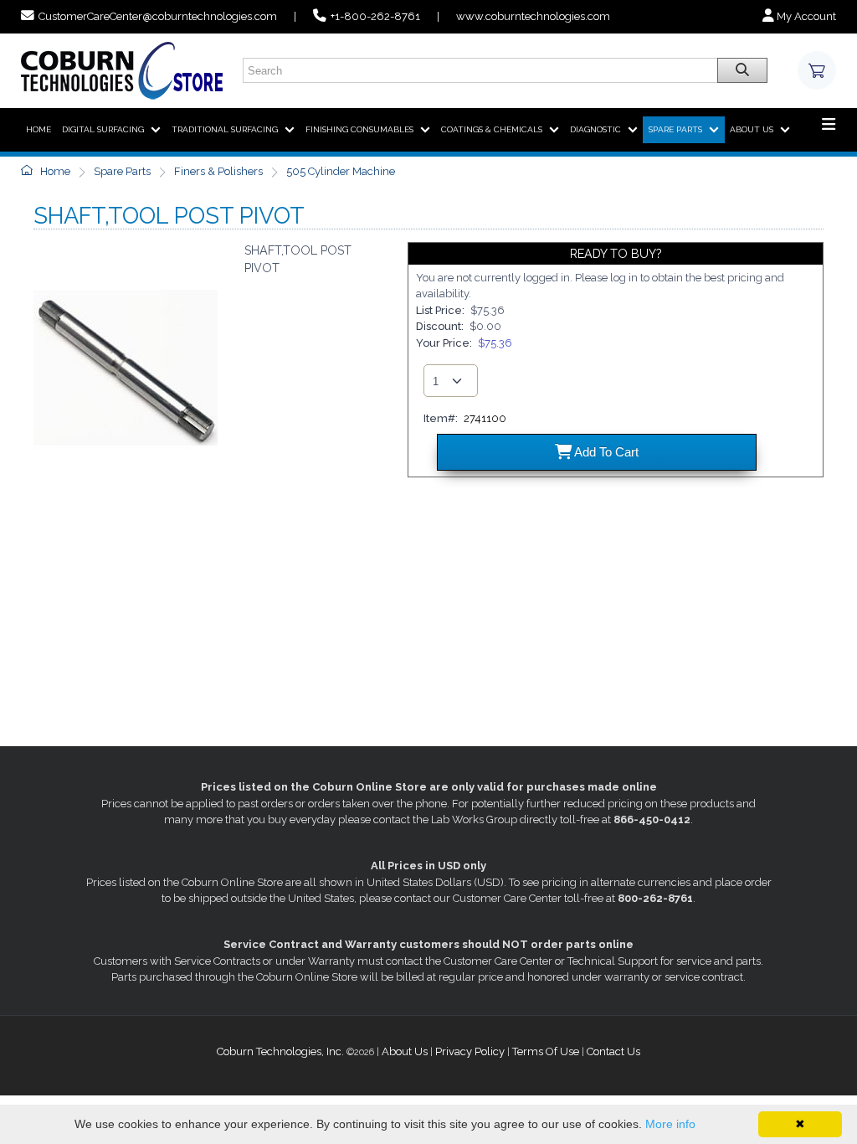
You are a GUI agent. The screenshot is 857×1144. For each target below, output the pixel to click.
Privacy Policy (470, 1051)
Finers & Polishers (218, 171)
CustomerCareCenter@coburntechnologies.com (157, 16)
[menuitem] (38, 130)
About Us (405, 1051)
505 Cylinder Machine (340, 171)
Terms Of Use (545, 1051)
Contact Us (613, 1051)
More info (670, 1124)
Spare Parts (122, 171)
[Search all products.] (742, 70)
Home (54, 171)
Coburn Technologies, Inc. (280, 1051)
